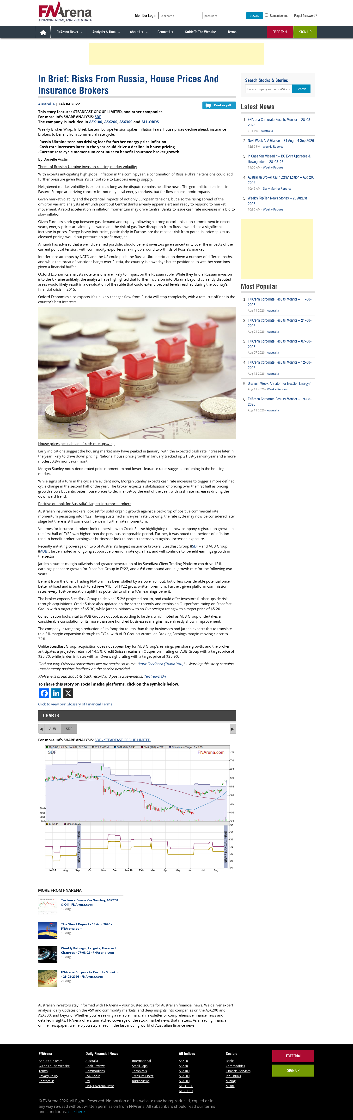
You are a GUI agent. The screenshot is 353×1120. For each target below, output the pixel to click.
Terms (232, 32)
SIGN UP (305, 32)
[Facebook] (44, 693)
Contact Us (165, 32)
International (141, 1061)
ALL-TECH (186, 1091)
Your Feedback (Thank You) (161, 663)
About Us (136, 32)
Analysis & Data (104, 32)
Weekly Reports (273, 147)
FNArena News (67, 32)
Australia (46, 104)
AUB (43, 551)
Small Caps (139, 1066)
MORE (230, 1086)
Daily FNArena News (99, 1086)
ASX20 (183, 1061)
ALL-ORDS (150, 121)
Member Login (145, 15)
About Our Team (50, 1061)
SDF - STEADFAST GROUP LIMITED (123, 739)
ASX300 (126, 121)
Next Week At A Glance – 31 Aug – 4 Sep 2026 (281, 140)
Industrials (233, 1076)
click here (76, 1111)
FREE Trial (280, 32)
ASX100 (95, 121)
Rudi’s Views (140, 1081)
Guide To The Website (200, 32)
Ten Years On (155, 676)
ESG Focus (92, 1076)
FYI (87, 1081)
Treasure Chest (142, 1076)
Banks (230, 1061)
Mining (231, 1081)
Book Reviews (95, 1066)
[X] (68, 693)
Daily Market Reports (277, 189)
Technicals (139, 1071)
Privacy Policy (48, 1076)
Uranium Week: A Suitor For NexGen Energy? (279, 383)
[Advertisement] (177, 54)
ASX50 (183, 1066)
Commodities (95, 1071)
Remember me (278, 16)
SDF (98, 116)
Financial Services (238, 1071)
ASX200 (110, 121)
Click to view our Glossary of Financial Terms (75, 704)
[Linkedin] (56, 693)
